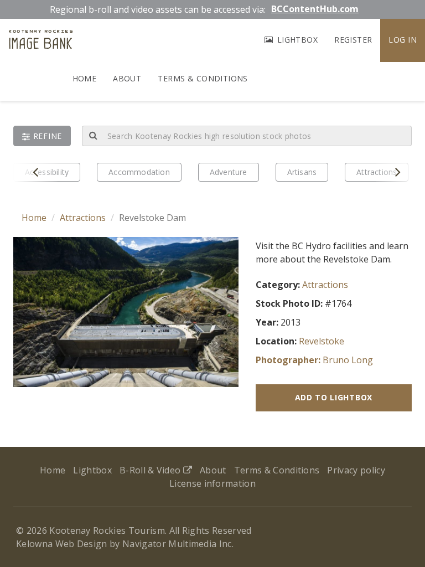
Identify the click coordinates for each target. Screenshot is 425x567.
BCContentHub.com (315, 9)
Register (353, 39)
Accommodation (139, 172)
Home (84, 78)
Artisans (302, 172)
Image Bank (40, 41)
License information (212, 483)
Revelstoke (321, 341)
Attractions (83, 218)
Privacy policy (356, 470)
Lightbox (296, 39)
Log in (402, 39)
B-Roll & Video (151, 470)
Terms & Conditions (203, 78)
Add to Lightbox (334, 397)
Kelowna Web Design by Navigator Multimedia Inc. (125, 544)
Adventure (228, 172)
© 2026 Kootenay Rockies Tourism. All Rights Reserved (134, 530)
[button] (42, 136)
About (127, 78)
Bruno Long (348, 360)
